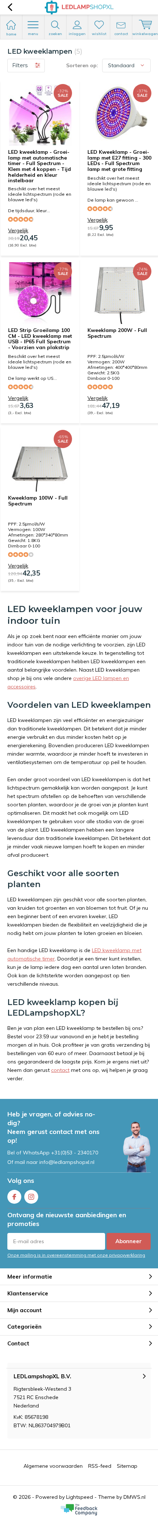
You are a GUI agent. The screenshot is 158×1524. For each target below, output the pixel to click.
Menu (33, 33)
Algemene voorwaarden (53, 1466)
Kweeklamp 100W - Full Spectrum (38, 500)
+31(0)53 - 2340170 (74, 1152)
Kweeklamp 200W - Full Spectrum (117, 333)
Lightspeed (79, 1497)
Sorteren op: (82, 65)
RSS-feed (99, 1466)
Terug (9, 7)
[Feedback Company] (79, 1510)
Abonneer (128, 1241)
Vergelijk (18, 230)
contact (60, 1070)
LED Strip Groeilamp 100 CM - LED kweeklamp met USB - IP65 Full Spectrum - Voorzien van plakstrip (40, 339)
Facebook (14, 1197)
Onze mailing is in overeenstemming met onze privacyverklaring (76, 1255)
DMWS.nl (134, 1497)
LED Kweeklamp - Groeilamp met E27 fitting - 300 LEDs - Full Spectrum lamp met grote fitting (119, 160)
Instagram (31, 1197)
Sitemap (127, 1466)
